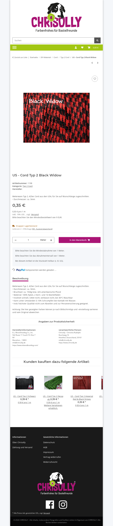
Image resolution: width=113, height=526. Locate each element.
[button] (76, 47)
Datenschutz (49, 442)
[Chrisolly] (56, 18)
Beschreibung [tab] (20, 278)
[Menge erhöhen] (51, 240)
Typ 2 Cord (28, 186)
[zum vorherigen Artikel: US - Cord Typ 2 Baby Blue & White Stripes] (92, 63)
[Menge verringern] (16, 240)
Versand (35, 214)
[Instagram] (63, 504)
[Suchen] (97, 40)
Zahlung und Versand (22, 447)
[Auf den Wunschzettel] (95, 79)
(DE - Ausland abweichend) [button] (42, 229)
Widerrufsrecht (50, 462)
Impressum (48, 452)
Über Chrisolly (18, 442)
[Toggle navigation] (14, 47)
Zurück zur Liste (20, 57)
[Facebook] (50, 504)
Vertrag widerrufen (52, 457)
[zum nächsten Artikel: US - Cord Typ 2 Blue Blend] (98, 63)
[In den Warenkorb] (14, 71)
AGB (45, 447)
